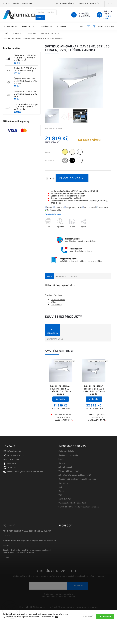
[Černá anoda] (72, 160)
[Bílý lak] (80, 160)
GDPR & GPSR (64, 499)
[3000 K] (65, 152)
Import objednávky (84, 14)
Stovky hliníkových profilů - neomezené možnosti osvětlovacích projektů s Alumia (27, 551)
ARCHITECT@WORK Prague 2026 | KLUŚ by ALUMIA (27, 531)
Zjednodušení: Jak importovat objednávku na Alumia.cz (29, 540)
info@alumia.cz (14, 451)
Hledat (40, 18)
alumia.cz (11, 467)
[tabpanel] (60, 391)
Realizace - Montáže (88, 3)
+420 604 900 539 (16, 455)
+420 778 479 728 (11, 459)
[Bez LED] (80, 152)
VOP (60, 495)
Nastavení (87, 616)
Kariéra (61, 463)
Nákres (54, 302)
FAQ (60, 487)
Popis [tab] (49, 276)
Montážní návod (58, 299)
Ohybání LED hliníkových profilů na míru (77, 479)
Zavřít (102, 232)
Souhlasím (106, 616)
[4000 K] (72, 152)
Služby (61, 459)
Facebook (11, 463)
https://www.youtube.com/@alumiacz (25, 471)
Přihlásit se (77, 585)
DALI (53, 203)
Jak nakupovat (65, 467)
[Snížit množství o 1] (47, 178)
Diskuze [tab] (73, 276)
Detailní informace (53, 214)
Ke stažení (63, 483)
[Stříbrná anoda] (65, 160)
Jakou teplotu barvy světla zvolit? (74, 475)
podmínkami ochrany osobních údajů (58, 596)
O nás (61, 491)
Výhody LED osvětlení (68, 471)
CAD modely (56, 304)
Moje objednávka (65, 3)
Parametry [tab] (61, 276)
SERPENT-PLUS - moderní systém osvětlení (78, 507)
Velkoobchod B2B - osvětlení (72, 503)
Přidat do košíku (72, 178)
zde (56, 616)
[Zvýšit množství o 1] (53, 178)
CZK (110, 4)
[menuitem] (11, 26)
